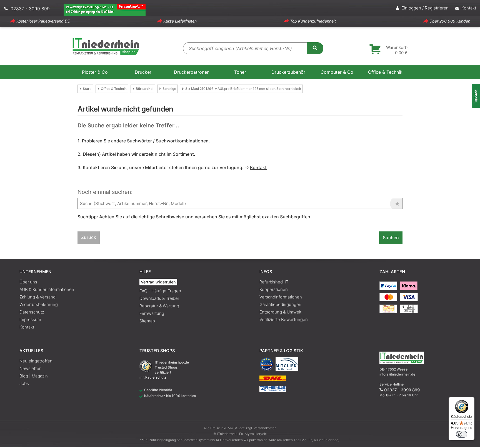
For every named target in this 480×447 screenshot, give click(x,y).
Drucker (143, 72)
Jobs (24, 383)
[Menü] (471, 400)
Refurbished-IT (273, 282)
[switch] (461, 434)
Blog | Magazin (33, 376)
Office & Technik (385, 72)
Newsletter (30, 368)
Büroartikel (144, 89)
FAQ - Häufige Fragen (160, 290)
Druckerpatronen (191, 72)
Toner (240, 72)
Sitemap (147, 320)
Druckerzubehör (288, 72)
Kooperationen (273, 289)
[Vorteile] (476, 96)
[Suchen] (315, 47)
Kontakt (26, 327)
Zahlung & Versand (37, 297)
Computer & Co (337, 72)
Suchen (391, 237)
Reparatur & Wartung (159, 305)
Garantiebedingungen (280, 304)
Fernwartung (151, 313)
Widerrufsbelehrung (38, 304)
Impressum (30, 319)
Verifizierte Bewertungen (283, 319)
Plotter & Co (95, 72)
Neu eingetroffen (35, 361)
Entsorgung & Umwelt (280, 312)
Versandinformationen (280, 297)
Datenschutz (31, 312)
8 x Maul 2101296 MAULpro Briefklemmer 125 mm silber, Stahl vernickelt (243, 89)
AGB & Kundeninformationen (46, 289)
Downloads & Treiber (159, 298)
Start (87, 89)
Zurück (88, 237)
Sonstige (169, 89)
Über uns (28, 282)
